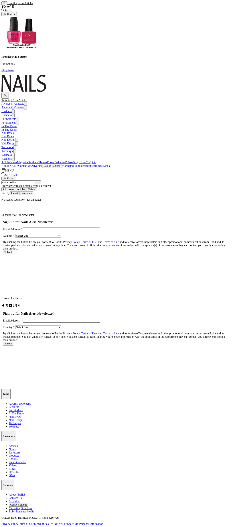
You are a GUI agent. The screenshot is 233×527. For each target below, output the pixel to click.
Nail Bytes (7, 132)
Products (33, 162)
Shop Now (7, 70)
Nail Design (8, 139)
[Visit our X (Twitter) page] (5, 6)
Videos (69, 162)
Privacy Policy (9, 523)
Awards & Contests (12, 103)
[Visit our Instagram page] (13, 6)
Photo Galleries (56, 162)
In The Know (9, 126)
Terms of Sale (42, 523)
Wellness (6, 154)
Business (6, 111)
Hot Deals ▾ (9, 14)
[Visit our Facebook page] (2, 6)
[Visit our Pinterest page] (10, 6)
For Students (8, 118)
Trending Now (15, 3)
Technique (7, 147)
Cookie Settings (52, 166)
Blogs (76, 162)
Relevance (26, 193)
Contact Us (24, 165)
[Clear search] (39, 182)
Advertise (36, 165)
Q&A (92, 162)
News (13, 162)
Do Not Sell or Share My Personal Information (76, 523)
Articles (28, 3)
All (4, 189)
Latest (14, 193)
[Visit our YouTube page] (8, 6)
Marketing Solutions (73, 165)
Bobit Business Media (97, 165)
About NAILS (9, 165)
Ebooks (42, 162)
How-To (84, 162)
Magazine (22, 162)
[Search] (36, 182)
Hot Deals (9, 178)
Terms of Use (26, 523)
